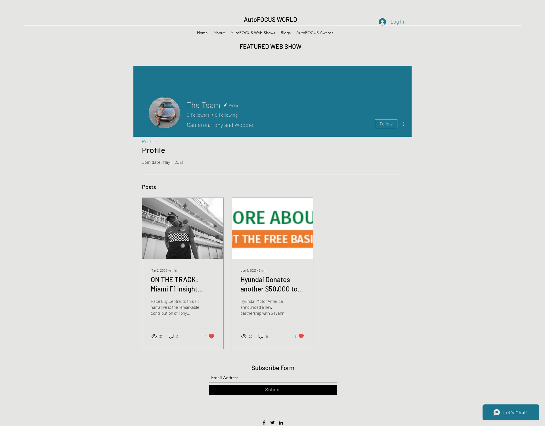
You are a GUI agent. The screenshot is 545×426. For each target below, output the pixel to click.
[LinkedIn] (281, 422)
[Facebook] (264, 422)
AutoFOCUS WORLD (270, 19)
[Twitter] (272, 422)
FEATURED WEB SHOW (271, 46)
